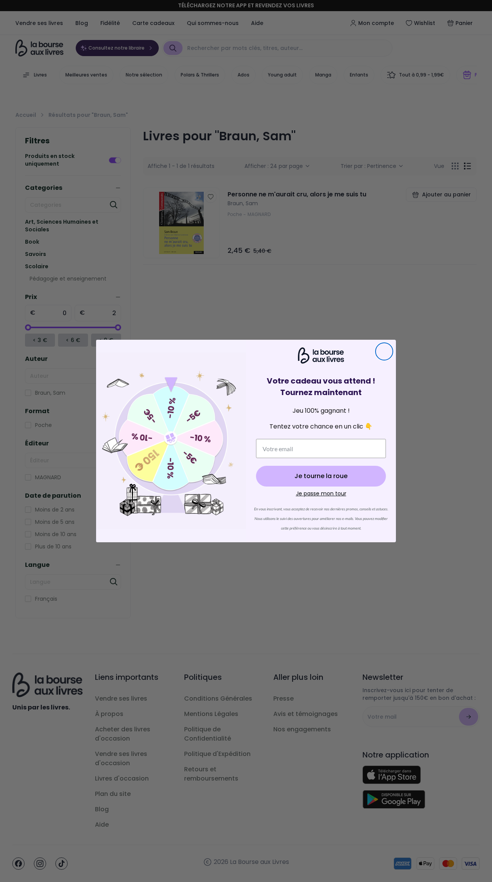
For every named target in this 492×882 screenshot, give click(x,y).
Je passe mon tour (321, 493)
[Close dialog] (384, 351)
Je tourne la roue (320, 476)
